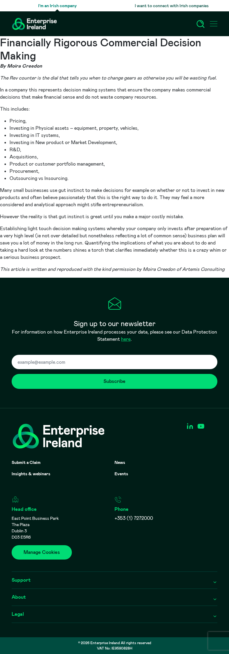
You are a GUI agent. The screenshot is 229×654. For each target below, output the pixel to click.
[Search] (200, 24)
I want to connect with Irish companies (172, 5)
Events (121, 473)
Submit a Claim (26, 462)
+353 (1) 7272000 (133, 518)
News (119, 462)
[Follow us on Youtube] (200, 426)
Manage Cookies (42, 552)
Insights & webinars (31, 473)
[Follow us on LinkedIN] (189, 426)
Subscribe (114, 381)
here (126, 339)
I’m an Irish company (57, 5)
